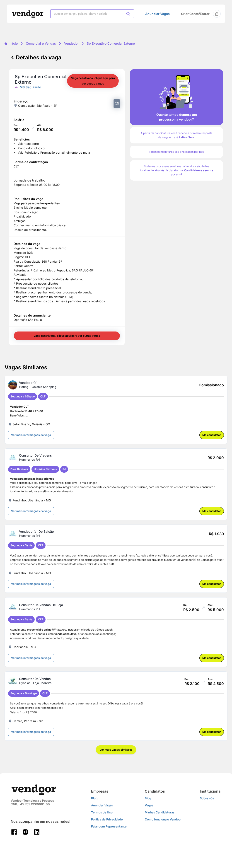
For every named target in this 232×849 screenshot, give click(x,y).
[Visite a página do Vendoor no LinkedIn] (36, 832)
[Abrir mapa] (116, 103)
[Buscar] (128, 14)
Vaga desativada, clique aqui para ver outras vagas (93, 80)
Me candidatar (211, 435)
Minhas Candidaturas (159, 812)
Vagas (149, 805)
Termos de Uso (102, 812)
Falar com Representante (109, 826)
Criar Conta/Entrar (195, 14)
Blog (94, 798)
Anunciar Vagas (157, 14)
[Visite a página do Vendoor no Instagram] (25, 832)
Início (14, 43)
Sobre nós (207, 798)
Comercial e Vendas (41, 43)
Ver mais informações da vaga (31, 435)
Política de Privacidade (107, 819)
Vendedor (71, 43)
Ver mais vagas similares (116, 749)
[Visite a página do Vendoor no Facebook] (14, 832)
